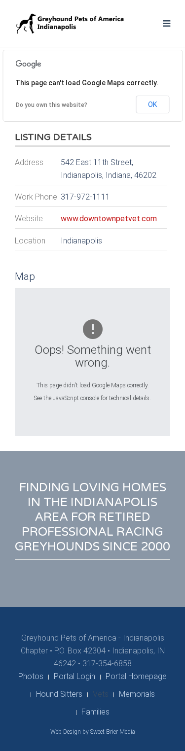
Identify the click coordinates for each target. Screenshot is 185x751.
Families (95, 712)
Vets (101, 694)
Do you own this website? (51, 105)
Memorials (137, 694)
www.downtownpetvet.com (109, 218)
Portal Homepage (136, 676)
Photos (30, 676)
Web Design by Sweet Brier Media (92, 731)
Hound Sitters (59, 694)
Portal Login (74, 676)
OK (152, 104)
